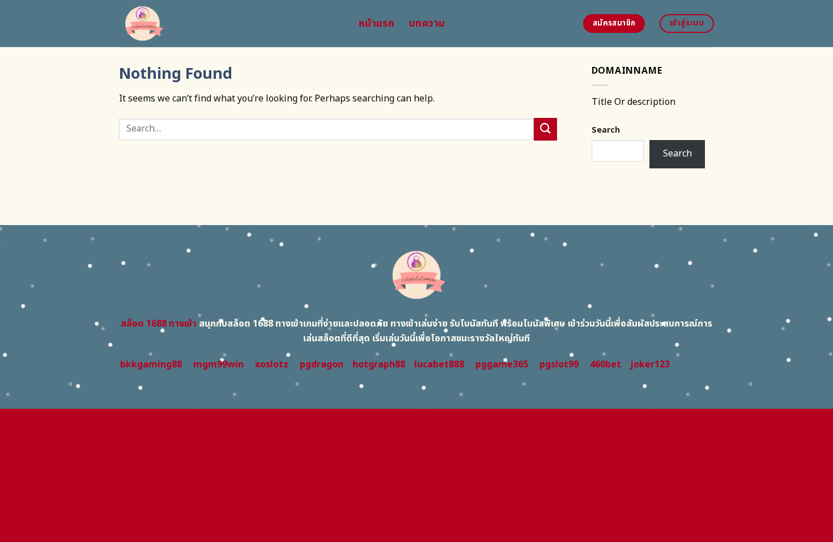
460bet (605, 364)
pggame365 (501, 364)
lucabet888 (439, 364)
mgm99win (218, 364)
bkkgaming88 (151, 364)
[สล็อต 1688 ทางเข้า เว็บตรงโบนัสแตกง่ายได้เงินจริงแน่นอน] (230, 23)
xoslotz (271, 364)
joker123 (650, 364)
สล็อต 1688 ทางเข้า (159, 324)
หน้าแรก (376, 23)
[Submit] (545, 129)
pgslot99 (559, 364)
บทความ (427, 23)
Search (606, 130)
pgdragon (321, 364)
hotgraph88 (378, 364)
